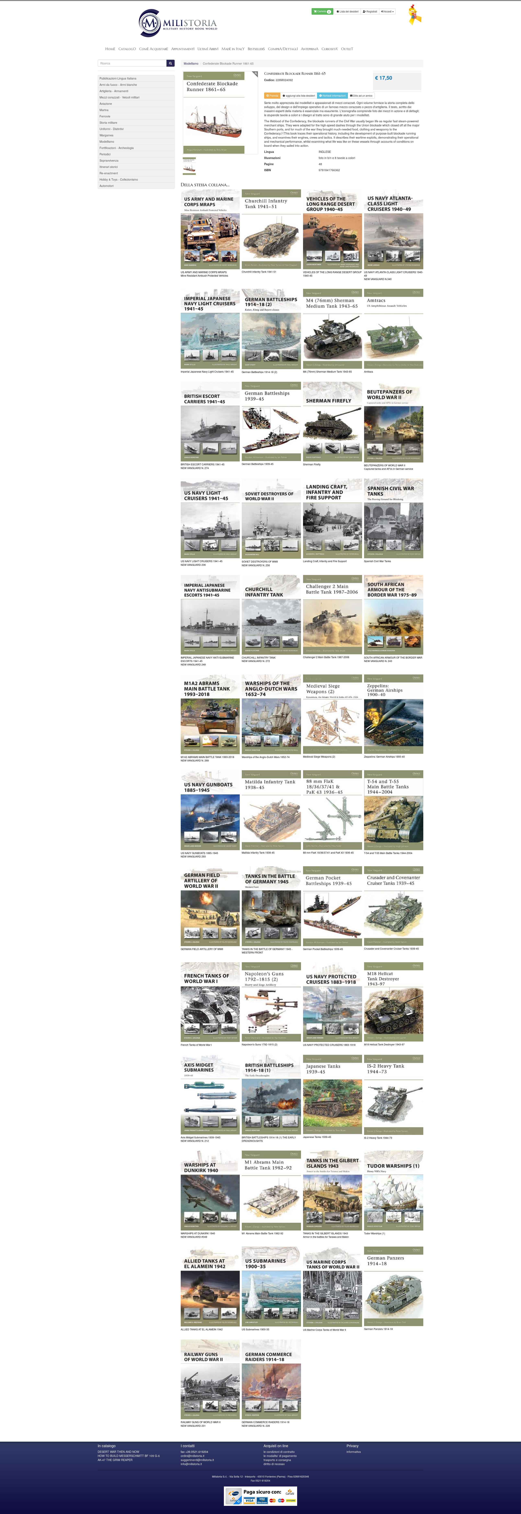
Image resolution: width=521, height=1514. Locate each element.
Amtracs (368, 371)
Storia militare (108, 122)
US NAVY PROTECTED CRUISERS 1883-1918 (329, 1044)
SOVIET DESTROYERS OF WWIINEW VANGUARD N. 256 (260, 563)
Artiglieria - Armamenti (114, 91)
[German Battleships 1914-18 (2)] (271, 329)
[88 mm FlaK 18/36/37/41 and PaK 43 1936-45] (332, 810)
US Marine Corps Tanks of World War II (324, 1329)
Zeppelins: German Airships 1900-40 (384, 756)
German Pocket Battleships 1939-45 (323, 949)
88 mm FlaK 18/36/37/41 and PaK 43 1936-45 (328, 852)
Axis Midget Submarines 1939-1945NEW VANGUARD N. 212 (200, 1139)
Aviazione (106, 104)
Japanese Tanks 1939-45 (317, 1137)
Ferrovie (105, 116)
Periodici (105, 154)
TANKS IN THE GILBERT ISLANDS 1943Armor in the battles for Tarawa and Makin (326, 1235)
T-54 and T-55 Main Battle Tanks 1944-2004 (388, 853)
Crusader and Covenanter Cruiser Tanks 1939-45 (391, 948)
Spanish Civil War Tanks (377, 561)
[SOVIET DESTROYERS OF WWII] (271, 519)
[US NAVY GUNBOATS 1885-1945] (210, 810)
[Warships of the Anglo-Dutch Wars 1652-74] (271, 714)
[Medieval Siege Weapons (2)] (332, 714)
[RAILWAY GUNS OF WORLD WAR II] (210, 1379)
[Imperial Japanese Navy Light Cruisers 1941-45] (210, 329)
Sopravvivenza (109, 160)
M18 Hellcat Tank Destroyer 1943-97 (384, 1044)
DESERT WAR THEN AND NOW (118, 1452)
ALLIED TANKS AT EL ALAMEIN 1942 (202, 1329)
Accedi (387, 11)
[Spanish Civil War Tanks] (393, 518)
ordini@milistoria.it (192, 1456)
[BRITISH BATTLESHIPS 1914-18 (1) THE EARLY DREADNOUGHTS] (271, 1095)
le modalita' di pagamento (280, 1456)
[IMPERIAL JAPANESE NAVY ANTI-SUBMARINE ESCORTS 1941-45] (210, 615)
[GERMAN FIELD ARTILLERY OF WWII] (210, 906)
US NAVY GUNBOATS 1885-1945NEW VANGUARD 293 (199, 854)
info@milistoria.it (191, 1464)
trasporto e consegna (277, 1460)
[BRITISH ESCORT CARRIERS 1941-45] (210, 422)
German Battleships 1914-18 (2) (259, 372)
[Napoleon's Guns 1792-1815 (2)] (271, 1002)
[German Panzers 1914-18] (393, 1286)
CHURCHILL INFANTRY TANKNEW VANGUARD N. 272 (259, 659)
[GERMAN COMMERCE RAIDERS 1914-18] (271, 1379)
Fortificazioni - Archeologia (117, 148)
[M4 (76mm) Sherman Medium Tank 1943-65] (332, 329)
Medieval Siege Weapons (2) (319, 756)
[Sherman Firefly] (332, 422)
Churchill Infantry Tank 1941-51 (259, 271)
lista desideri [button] (300, 95)
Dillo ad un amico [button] (362, 95)
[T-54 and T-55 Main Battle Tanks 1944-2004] (393, 810)
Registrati (371, 11)
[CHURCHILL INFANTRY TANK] (271, 615)
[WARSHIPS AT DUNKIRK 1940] (210, 1190)
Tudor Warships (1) (374, 1233)
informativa (354, 1452)
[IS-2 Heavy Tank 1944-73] (393, 1095)
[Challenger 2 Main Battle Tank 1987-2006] (332, 614)
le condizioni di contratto (279, 1452)
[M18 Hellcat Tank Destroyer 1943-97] (393, 1002)
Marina (104, 110)
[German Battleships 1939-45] (271, 421)
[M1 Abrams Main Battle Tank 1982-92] (271, 1190)
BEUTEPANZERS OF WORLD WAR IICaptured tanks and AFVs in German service (388, 466)
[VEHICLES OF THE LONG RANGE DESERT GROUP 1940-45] (332, 229)
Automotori (107, 186)
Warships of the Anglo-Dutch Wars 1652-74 (266, 757)
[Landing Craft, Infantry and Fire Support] (332, 518)
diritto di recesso (274, 1464)
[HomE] (177, 23)
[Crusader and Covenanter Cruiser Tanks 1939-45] (393, 906)
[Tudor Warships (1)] (393, 1190)
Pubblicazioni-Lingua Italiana (118, 78)
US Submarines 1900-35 (255, 1329)
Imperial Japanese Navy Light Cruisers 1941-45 (207, 371)
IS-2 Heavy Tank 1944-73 (378, 1137)
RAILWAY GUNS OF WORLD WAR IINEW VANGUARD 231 (200, 1423)
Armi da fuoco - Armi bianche (118, 85)
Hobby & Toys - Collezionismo (119, 179)
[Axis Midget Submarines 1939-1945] (210, 1095)
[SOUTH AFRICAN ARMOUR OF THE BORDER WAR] (393, 615)
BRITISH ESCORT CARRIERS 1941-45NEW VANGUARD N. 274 (202, 465)
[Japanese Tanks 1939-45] (332, 1094)
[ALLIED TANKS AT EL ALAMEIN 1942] (210, 1286)
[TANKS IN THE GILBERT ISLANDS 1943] (332, 1190)
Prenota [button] (273, 95)
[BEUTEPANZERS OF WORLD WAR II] (393, 422)
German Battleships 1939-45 (258, 464)
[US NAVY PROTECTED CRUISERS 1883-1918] (332, 1002)
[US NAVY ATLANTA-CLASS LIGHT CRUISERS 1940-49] (393, 229)
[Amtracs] (393, 329)
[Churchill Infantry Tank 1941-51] (271, 229)
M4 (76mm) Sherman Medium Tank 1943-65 (327, 371)
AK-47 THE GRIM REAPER (115, 1460)
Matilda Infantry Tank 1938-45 (258, 852)
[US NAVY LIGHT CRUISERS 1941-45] (210, 518)
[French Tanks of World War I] (210, 1002)
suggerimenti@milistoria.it (197, 1460)
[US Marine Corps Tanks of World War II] (332, 1287)
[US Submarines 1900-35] (271, 1286)
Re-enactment (109, 173)
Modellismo (191, 63)
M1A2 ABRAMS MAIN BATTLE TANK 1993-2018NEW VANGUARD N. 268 (207, 758)
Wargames (106, 135)
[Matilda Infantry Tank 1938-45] (271, 810)
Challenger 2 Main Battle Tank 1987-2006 (326, 657)
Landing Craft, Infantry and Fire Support (325, 561)
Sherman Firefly (312, 464)
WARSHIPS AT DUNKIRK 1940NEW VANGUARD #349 (198, 1235)
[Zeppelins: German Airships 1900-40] (393, 714)
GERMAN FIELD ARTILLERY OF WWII (202, 949)
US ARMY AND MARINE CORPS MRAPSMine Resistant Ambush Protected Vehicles (204, 273)
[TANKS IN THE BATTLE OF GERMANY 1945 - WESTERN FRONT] (271, 906)
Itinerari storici (109, 167)
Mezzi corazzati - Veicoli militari (119, 97)
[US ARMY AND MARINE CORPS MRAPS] (210, 229)
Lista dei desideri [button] (349, 11)
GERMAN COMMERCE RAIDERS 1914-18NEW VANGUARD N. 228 (265, 1423)
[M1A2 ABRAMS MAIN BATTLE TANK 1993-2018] (210, 714)
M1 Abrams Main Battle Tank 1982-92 (262, 1233)
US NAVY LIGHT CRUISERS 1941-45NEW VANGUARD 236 (201, 562)
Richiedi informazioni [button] (334, 95)
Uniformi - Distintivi (112, 129)
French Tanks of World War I (196, 1044)
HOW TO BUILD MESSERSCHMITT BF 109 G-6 (129, 1456)
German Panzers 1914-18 (378, 1329)
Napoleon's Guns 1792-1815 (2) (259, 1044)
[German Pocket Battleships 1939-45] (332, 906)
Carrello (323, 11)
